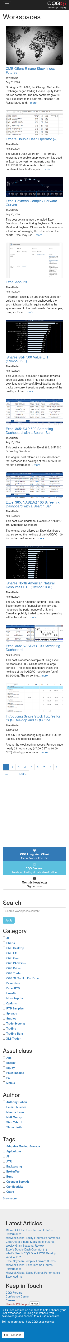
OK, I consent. (12, 1335)
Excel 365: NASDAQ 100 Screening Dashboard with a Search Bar (33, 504)
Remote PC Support (18, 1304)
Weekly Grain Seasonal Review (25, 1245)
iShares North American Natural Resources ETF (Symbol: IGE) (30, 584)
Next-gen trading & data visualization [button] (34, 870)
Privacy (34, 1303)
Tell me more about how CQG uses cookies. (28, 1321)
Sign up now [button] (34, 884)
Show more (10, 1198)
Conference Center (17, 1296)
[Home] (57, 5)
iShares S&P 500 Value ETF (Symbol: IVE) (27, 358)
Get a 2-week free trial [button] (34, 856)
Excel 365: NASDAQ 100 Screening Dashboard (33, 647)
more (33, 102)
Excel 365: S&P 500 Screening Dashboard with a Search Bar (29, 430)
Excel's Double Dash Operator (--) (32, 138)
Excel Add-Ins (16, 281)
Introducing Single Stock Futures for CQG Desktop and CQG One (33, 717)
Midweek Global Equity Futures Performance (33, 1238)
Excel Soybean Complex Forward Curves (31, 202)
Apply (8, 920)
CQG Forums (14, 1292)
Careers (11, 1300)
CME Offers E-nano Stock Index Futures (30, 70)
